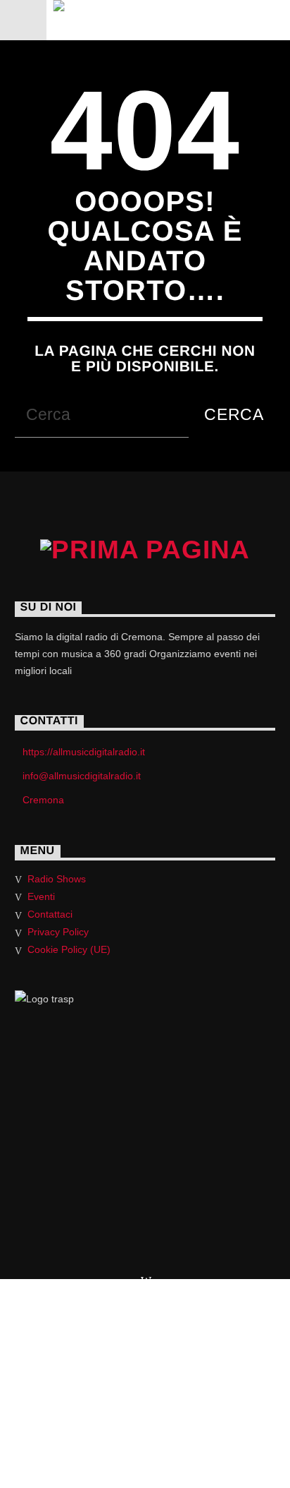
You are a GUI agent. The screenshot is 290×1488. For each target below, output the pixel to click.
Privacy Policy (58, 931)
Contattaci (49, 914)
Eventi (41, 896)
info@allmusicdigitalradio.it (82, 775)
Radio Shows (56, 878)
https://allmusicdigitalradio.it (84, 751)
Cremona (43, 799)
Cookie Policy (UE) (69, 949)
